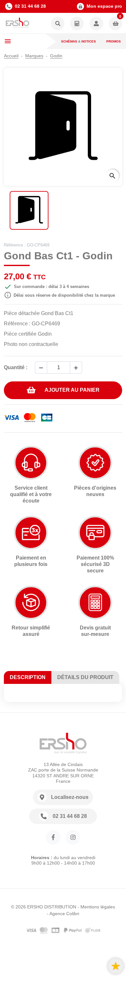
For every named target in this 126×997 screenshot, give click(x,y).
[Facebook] (53, 837)
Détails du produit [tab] (85, 677)
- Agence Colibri (63, 913)
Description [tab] (28, 677)
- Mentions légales (96, 906)
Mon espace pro (104, 6)
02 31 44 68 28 (30, 6)
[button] (58, 24)
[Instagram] (73, 837)
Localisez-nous (70, 797)
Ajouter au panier (72, 390)
